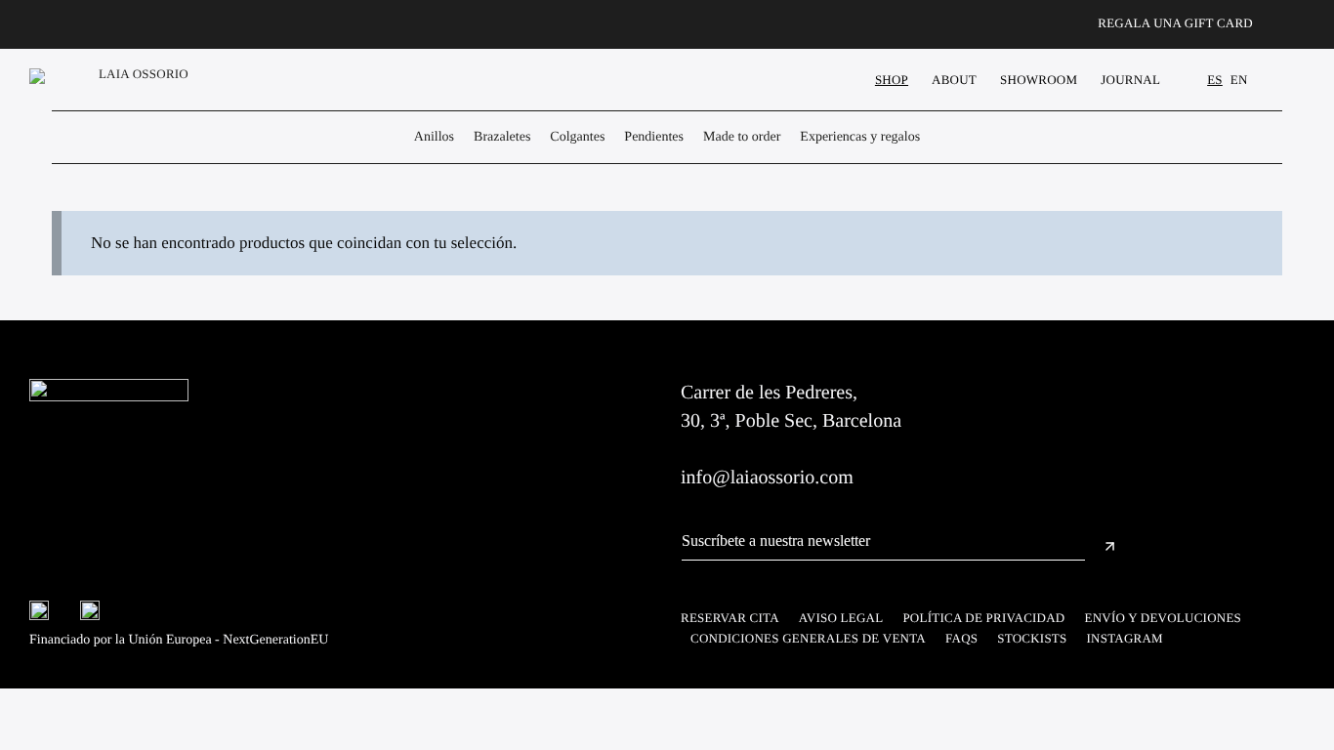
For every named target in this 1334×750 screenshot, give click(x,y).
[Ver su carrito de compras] (1294, 79)
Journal (1130, 79)
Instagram (1125, 638)
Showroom (1038, 79)
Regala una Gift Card (1175, 23)
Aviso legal (841, 617)
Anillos (434, 137)
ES (1215, 79)
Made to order (741, 137)
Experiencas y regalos (860, 137)
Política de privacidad (983, 617)
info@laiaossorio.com (767, 477)
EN (1239, 79)
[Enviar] (1110, 548)
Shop (891, 79)
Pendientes (654, 137)
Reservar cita (730, 617)
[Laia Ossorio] (113, 79)
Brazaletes (502, 137)
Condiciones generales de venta (808, 638)
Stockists (1031, 638)
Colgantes (577, 137)
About (954, 79)
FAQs (961, 638)
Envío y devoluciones (1163, 617)
